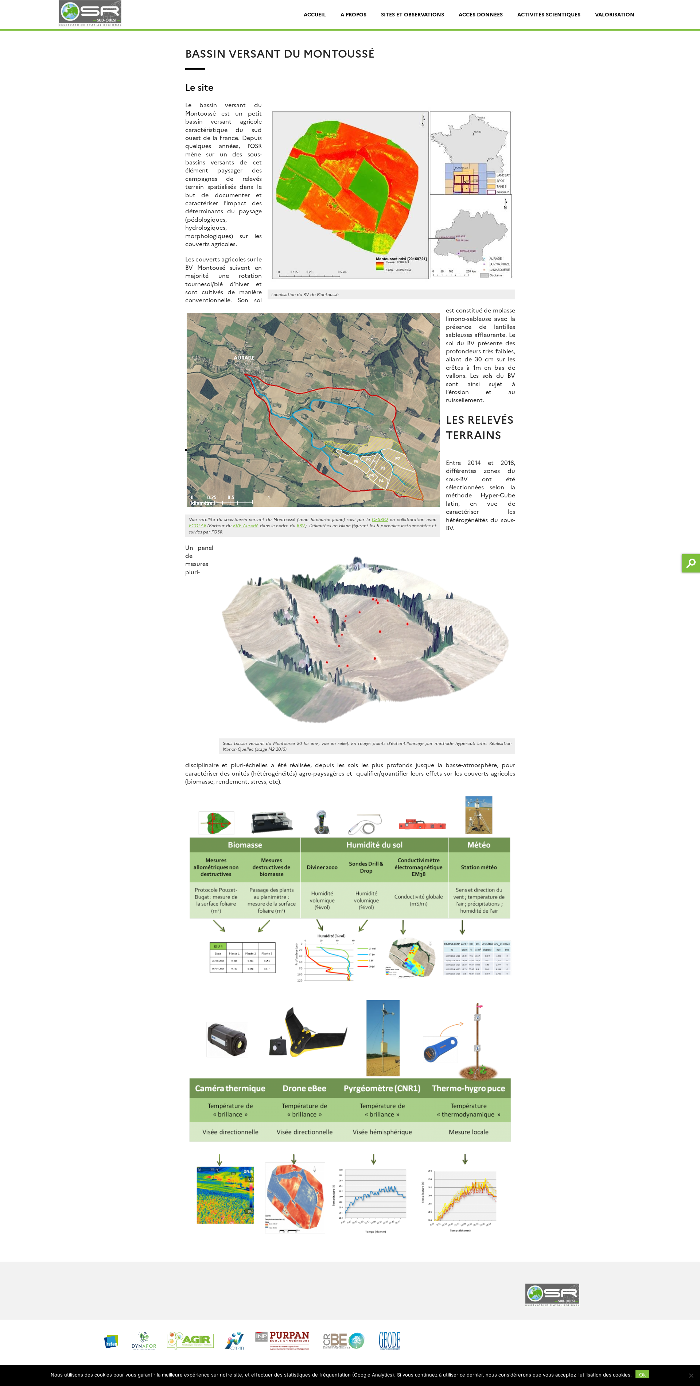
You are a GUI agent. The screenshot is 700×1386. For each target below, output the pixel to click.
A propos (353, 14)
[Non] (691, 1375)
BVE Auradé (245, 525)
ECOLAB (197, 525)
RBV (301, 525)
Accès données (481, 14)
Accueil (315, 14)
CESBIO (380, 519)
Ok (642, 1374)
